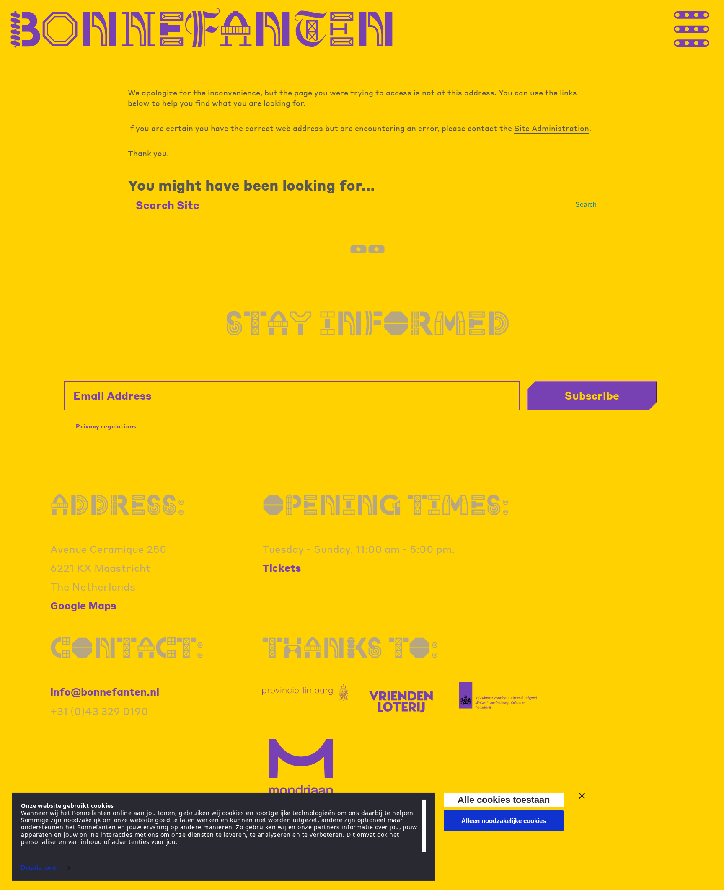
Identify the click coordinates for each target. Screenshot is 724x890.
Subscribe (592, 395)
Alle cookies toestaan (504, 800)
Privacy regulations (106, 426)
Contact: (127, 647)
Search (586, 204)
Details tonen (40, 867)
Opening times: (385, 504)
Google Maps (83, 605)
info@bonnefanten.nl (104, 691)
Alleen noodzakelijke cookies (503, 820)
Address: (117, 504)
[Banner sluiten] (582, 796)
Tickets (281, 567)
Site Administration (551, 128)
